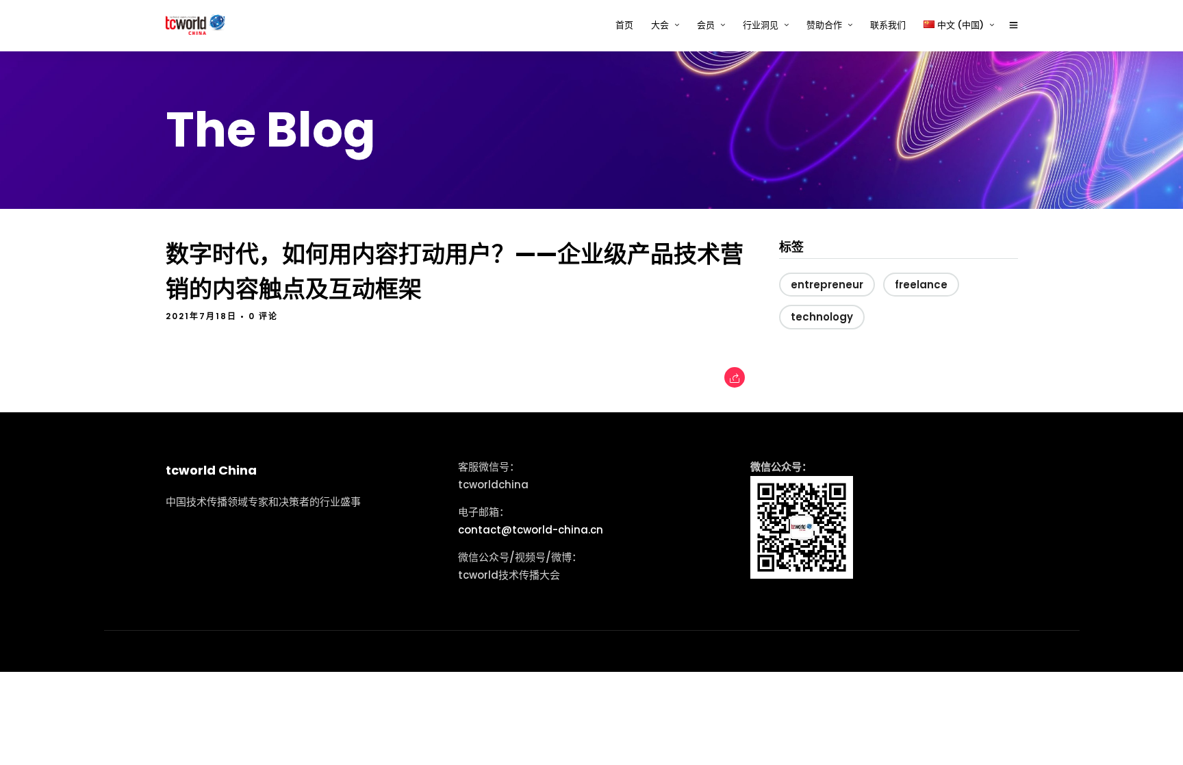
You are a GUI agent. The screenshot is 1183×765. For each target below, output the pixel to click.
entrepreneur (827, 284)
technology (822, 317)
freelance (921, 284)
